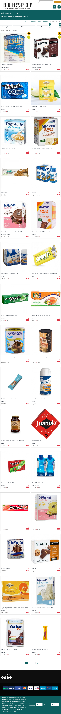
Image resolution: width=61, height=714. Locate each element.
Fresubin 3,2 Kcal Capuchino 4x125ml (40, 189)
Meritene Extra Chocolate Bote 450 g (9, 649)
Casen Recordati (35, 485)
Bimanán (34, 610)
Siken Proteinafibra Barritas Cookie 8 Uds (41, 565)
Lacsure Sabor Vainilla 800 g (7, 64)
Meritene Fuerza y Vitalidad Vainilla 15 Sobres (42, 148)
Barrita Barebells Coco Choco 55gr (8, 398)
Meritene (34, 151)
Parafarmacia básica (36, 67)
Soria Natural (4, 192)
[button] (24, 26)
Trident (3, 109)
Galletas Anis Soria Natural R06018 (8, 189)
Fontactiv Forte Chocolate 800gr (8, 357)
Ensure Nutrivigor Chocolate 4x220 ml (9, 273)
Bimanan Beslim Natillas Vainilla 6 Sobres (40, 524)
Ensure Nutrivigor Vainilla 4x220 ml (39, 398)
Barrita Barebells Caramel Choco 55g (40, 649)
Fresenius (34, 192)
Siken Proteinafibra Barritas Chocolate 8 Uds (41, 64)
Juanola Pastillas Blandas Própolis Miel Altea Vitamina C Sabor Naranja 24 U (14, 608)
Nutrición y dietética (42, 21)
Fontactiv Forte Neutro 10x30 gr (8, 148)
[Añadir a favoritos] (28, 67)
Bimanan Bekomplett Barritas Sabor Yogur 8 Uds (42, 607)
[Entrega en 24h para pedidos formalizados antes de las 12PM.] (28, 33)
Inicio (25, 21)
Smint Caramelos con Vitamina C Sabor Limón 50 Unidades (44, 273)
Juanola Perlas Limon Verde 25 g (39, 106)
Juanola (33, 109)
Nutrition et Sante (5, 234)
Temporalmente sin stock (45, 72)
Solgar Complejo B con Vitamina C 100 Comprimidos (12, 440)
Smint (33, 276)
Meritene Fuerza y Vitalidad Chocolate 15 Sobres (42, 231)
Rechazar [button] (46, 704)
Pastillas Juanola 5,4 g (36, 440)
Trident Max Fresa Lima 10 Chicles (8, 482)
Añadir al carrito (15, 72)
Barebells (3, 401)
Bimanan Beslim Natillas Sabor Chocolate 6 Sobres (12, 231)
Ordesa (2, 151)
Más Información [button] (32, 704)
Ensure (2, 276)
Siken (33, 359)
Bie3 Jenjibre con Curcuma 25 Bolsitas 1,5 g (41, 315)
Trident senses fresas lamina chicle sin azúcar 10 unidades (13, 524)
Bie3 (32, 318)
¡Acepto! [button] (39, 704)
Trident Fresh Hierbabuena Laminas (9, 315)
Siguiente (38, 663)
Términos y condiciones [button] (9, 711)
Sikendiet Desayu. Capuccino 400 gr (39, 357)
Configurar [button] (55, 704)
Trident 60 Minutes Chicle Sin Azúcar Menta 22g (11, 106)
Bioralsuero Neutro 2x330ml (38, 482)
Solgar (2, 443)
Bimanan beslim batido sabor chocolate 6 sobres (12, 565)
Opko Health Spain (5, 67)
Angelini (3, 610)
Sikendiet (34, 568)
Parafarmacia (32, 21)
